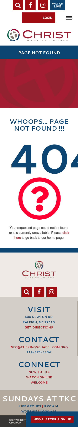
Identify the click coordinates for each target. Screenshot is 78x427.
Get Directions (39, 327)
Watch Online (39, 377)
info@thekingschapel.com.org (39, 347)
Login (47, 18)
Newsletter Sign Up (52, 419)
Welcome (39, 382)
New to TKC (39, 372)
